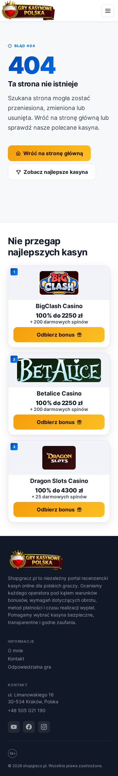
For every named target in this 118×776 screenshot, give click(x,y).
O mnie (15, 650)
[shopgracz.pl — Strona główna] (59, 560)
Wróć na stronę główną (53, 153)
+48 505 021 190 (27, 710)
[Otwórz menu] (108, 11)
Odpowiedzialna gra (29, 667)
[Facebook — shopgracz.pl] (29, 727)
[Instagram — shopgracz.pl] (44, 727)
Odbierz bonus (56, 334)
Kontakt (16, 658)
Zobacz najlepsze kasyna (56, 172)
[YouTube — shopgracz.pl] (14, 727)
